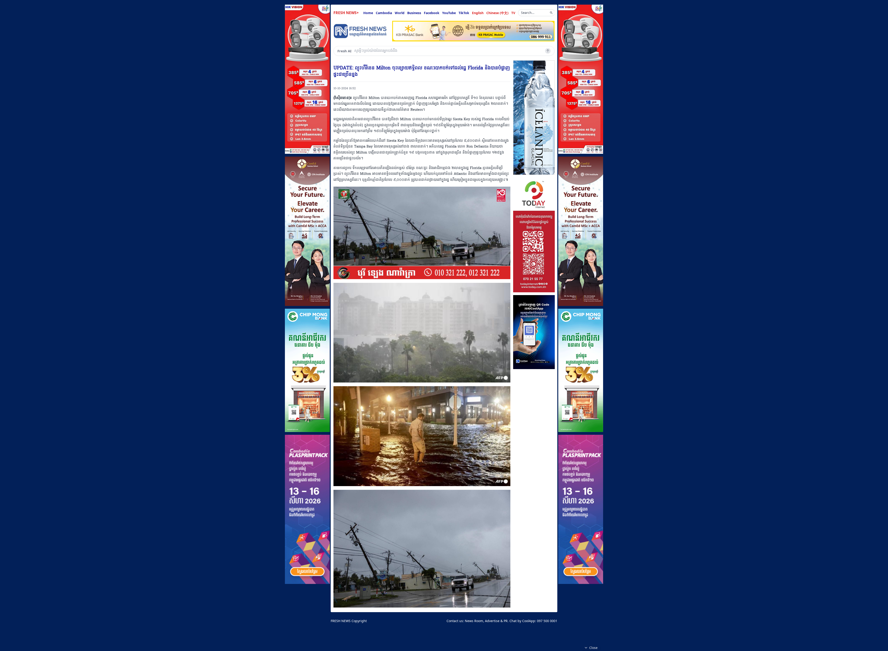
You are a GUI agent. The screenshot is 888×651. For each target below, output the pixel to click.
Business (414, 13)
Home (368, 13)
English (478, 13)
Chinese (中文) (497, 13)
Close (593, 647)
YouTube (449, 13)
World (399, 13)
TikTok (464, 13)
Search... (527, 12)
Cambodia (384, 13)
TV (513, 13)
